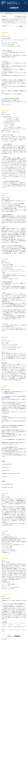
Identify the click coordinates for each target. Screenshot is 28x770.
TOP (2, 13)
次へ (3, 26)
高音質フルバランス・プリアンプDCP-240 (9, 19)
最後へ (6, 26)
